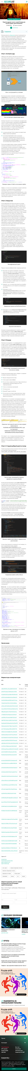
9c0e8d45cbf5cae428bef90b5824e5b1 (9, 694)
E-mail (16, 899)
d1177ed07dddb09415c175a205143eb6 (9, 789)
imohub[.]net (4, 859)
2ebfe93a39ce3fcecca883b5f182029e (9, 763)
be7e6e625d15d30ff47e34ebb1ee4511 (9, 760)
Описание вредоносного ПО (14, 19)
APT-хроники (4, 1048)
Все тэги (17, 1047)
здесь (13, 1065)
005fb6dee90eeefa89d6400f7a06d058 (9, 749)
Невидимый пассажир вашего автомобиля (8, 930)
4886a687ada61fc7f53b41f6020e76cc (9, 711)
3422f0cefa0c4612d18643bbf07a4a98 (9, 840)
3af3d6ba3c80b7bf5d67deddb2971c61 (9, 771)
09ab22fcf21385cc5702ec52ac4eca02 (9, 823)
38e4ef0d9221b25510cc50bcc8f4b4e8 (9, 850)
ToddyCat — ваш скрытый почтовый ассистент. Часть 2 (13, 965)
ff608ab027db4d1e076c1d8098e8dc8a (9, 810)
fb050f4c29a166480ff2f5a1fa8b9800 (9, 843)
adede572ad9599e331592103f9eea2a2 (9, 740)
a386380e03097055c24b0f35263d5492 (9, 743)
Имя (2, 899)
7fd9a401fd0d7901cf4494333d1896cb (9, 703)
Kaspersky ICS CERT (20, 1052)
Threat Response (5, 1047)
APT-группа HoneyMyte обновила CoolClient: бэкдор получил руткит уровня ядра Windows (13, 944)
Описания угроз (19, 1050)
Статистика (18, 1048)
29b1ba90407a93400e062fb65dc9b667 (9, 776)
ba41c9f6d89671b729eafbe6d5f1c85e (9, 751)
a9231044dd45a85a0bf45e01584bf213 (9, 697)
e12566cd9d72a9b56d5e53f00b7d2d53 (9, 706)
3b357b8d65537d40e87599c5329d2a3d (9, 737)
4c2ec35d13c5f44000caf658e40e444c (9, 708)
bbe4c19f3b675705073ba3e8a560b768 (9, 802)
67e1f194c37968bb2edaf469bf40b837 (9, 746)
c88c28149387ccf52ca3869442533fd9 (9, 688)
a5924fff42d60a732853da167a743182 (9, 691)
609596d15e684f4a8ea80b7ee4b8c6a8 (9, 797)
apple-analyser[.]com (5, 862)
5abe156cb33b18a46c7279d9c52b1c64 (9, 847)
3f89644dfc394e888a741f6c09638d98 (9, 731)
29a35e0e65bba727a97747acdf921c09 (9, 734)
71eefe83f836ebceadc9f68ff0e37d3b (9, 784)
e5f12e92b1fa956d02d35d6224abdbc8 (9, 767)
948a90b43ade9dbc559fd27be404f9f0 (9, 832)
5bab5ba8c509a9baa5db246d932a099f (9, 723)
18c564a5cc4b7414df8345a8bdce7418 (9, 836)
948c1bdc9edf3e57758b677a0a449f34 (9, 726)
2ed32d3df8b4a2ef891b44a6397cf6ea (9, 700)
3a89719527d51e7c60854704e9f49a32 (9, 720)
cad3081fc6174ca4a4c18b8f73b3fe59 (9, 717)
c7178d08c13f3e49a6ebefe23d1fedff (9, 714)
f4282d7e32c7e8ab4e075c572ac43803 (9, 819)
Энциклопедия (4, 1050)
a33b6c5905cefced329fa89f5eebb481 (9, 780)
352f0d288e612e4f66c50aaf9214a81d (9, 827)
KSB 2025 (3, 1052)
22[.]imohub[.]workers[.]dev (7, 860)
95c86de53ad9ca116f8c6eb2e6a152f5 (9, 754)
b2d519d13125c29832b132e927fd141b (8, 793)
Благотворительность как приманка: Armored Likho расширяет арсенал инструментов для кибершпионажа (13, 956)
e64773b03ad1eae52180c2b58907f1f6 (9, 728)
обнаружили (12, 35)
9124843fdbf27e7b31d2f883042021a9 (9, 806)
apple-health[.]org (5, 863)
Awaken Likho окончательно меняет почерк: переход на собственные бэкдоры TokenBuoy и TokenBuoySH (14, 961)
